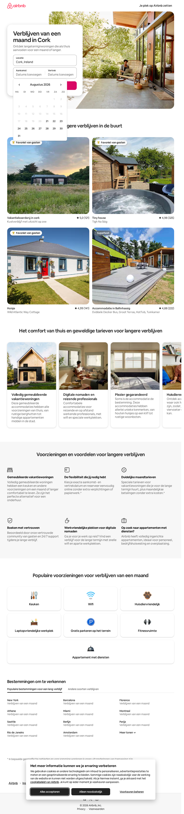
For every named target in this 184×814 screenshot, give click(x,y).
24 (19, 128)
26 (33, 128)
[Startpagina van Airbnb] (16, 5)
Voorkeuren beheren (132, 791)
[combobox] (45, 62)
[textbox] (29, 74)
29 (54, 128)
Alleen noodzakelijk (90, 791)
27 (40, 128)
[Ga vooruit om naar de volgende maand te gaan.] (61, 85)
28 (47, 128)
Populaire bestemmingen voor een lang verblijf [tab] (34, 689)
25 (26, 128)
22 (54, 121)
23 (61, 121)
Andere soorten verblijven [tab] (83, 689)
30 (61, 128)
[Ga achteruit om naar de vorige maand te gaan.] (19, 85)
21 (47, 121)
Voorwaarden (96, 809)
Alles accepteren (50, 791)
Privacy (81, 809)
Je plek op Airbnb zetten (155, 6)
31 (19, 135)
